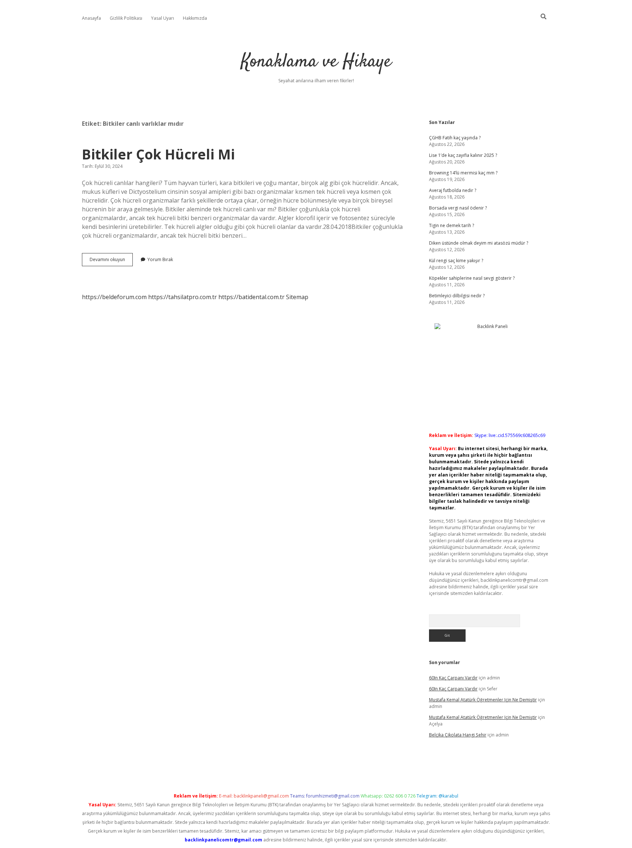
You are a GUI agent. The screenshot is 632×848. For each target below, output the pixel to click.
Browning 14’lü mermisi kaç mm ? (463, 173)
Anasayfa (91, 18)
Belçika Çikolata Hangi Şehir (457, 735)
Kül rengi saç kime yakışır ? (456, 260)
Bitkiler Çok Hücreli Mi (158, 154)
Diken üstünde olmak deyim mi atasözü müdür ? (478, 243)
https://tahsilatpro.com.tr (182, 297)
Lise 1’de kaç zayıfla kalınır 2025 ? (463, 155)
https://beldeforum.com (114, 297)
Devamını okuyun (111, 261)
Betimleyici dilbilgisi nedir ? (457, 296)
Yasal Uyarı (162, 18)
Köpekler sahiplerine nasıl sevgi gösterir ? (472, 278)
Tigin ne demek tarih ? (451, 225)
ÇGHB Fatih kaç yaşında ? (455, 138)
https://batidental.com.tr (251, 297)
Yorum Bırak (160, 259)
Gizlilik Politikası (126, 18)
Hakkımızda (195, 18)
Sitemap (297, 297)
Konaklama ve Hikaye (316, 62)
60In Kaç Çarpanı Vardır (453, 678)
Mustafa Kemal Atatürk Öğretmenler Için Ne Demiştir (483, 700)
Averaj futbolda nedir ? (452, 190)
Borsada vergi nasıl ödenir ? (458, 208)
